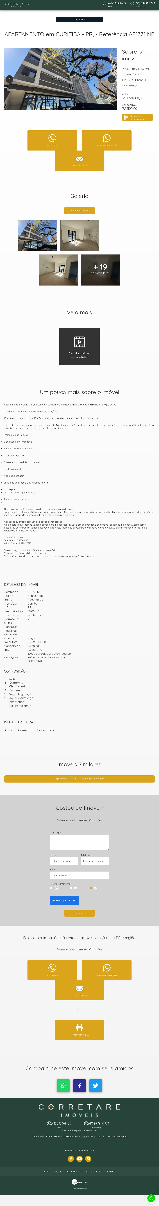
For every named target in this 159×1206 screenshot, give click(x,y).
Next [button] (112, 79)
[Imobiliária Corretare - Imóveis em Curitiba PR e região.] (17, 5)
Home (46, 1171)
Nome (53, 855)
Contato (111, 1171)
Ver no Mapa (120, 1136)
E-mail (53, 869)
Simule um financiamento (137, 118)
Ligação (99, 888)
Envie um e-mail (79, 165)
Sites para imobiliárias (79, 1188)
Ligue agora (52, 145)
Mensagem (56, 832)
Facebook (79, 1085)
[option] (60, 79)
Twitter (95, 1085)
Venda (57, 1171)
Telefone (85, 855)
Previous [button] (9, 79)
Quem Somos (93, 1171)
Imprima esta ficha (79, 1035)
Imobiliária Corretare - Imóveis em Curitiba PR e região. (79, 1110)
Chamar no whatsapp (106, 145)
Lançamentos (74, 1171)
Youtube (79, 1159)
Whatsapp (63, 1085)
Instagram (88, 1159)
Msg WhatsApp (59, 888)
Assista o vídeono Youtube (79, 355)
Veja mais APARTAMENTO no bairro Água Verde (79, 778)
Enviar (79, 913)
